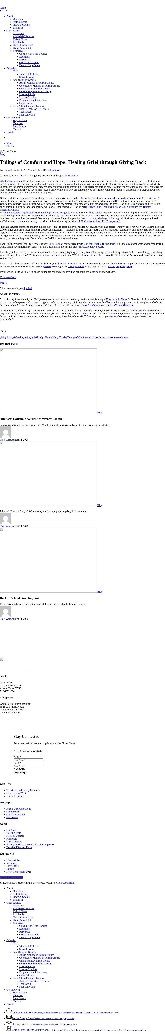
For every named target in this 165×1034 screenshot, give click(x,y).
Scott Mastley (114, 198)
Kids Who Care (27, 986)
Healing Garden (76, 266)
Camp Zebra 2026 (22, 920)
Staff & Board (20, 894)
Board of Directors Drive (19, 847)
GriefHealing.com (92, 305)
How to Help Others (29, 937)
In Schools (18, 914)
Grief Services (13, 902)
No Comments (53, 170)
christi (7, 170)
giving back (6, 337)
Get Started (12, 817)
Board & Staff (13, 832)
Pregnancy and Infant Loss (33, 972)
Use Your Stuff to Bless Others (99, 243)
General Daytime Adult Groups (35, 963)
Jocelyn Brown (44, 337)
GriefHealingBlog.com (121, 305)
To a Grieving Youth (16, 793)
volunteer (123, 337)
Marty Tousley (59, 337)
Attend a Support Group (18, 808)
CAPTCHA (20, 769)
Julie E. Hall (54, 243)
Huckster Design (65, 882)
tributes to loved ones (108, 337)
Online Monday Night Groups (34, 960)
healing (20, 337)
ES (5, 10)
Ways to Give (13, 860)
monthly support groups (120, 266)
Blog (2, 154)
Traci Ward (5, 439)
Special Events (26, 949)
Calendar (11, 940)
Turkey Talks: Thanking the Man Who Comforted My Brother (119, 206)
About (9, 888)
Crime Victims (26, 975)
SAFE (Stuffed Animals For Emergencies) (98, 221)
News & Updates (15, 835)
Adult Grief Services (23, 908)
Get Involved (13, 989)
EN (2, 10)
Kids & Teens (20, 911)
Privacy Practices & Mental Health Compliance (30, 844)
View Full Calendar (29, 946)
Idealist (3, 282)
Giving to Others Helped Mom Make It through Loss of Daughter (36, 212)
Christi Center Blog (23, 917)
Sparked (28, 288)
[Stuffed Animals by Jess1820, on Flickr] (9, 209)
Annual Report (14, 841)
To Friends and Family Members (23, 790)
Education (24, 928)
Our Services (13, 811)
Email (17, 763)
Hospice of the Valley (116, 299)
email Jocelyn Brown (64, 263)
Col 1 (16, 943)
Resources (18, 923)
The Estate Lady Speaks (91, 246)
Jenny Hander (95, 212)
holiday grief (30, 337)
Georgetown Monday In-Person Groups (39, 957)
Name (17, 756)
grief (14, 337)
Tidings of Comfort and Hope (82, 337)
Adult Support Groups (24, 952)
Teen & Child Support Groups (28, 978)
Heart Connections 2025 (18, 871)
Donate (10, 1004)
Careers (10, 868)
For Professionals (15, 796)
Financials (11, 838)
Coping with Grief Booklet (33, 925)
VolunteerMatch (8, 277)
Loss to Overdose (28, 969)
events (47, 266)
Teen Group (25, 983)
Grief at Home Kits (16, 814)
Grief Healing (69, 175)
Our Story (11, 830)
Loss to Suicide (27, 966)
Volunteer (11, 863)
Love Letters (12, 866)
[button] (9, 143)
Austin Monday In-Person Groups (36, 954)
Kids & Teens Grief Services (34, 981)
